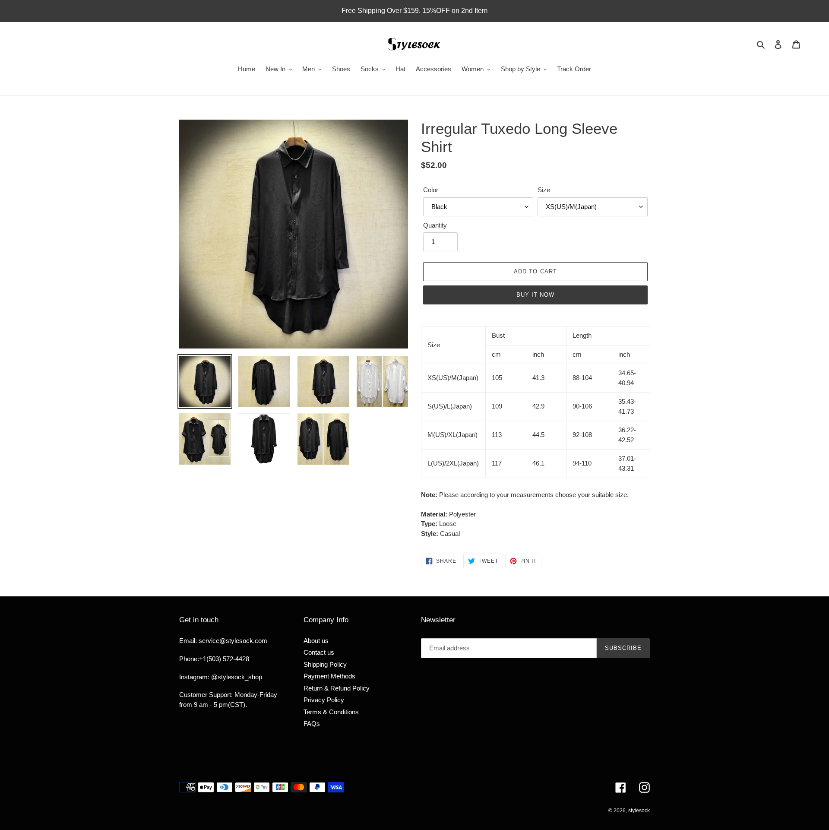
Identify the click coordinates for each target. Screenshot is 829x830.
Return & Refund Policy (337, 688)
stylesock (639, 811)
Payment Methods (329, 676)
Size (544, 189)
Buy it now (535, 294)
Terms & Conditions (331, 712)
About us (316, 640)
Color (430, 189)
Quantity (435, 225)
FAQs (312, 723)
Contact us (319, 652)
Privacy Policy (324, 699)
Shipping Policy (325, 664)
